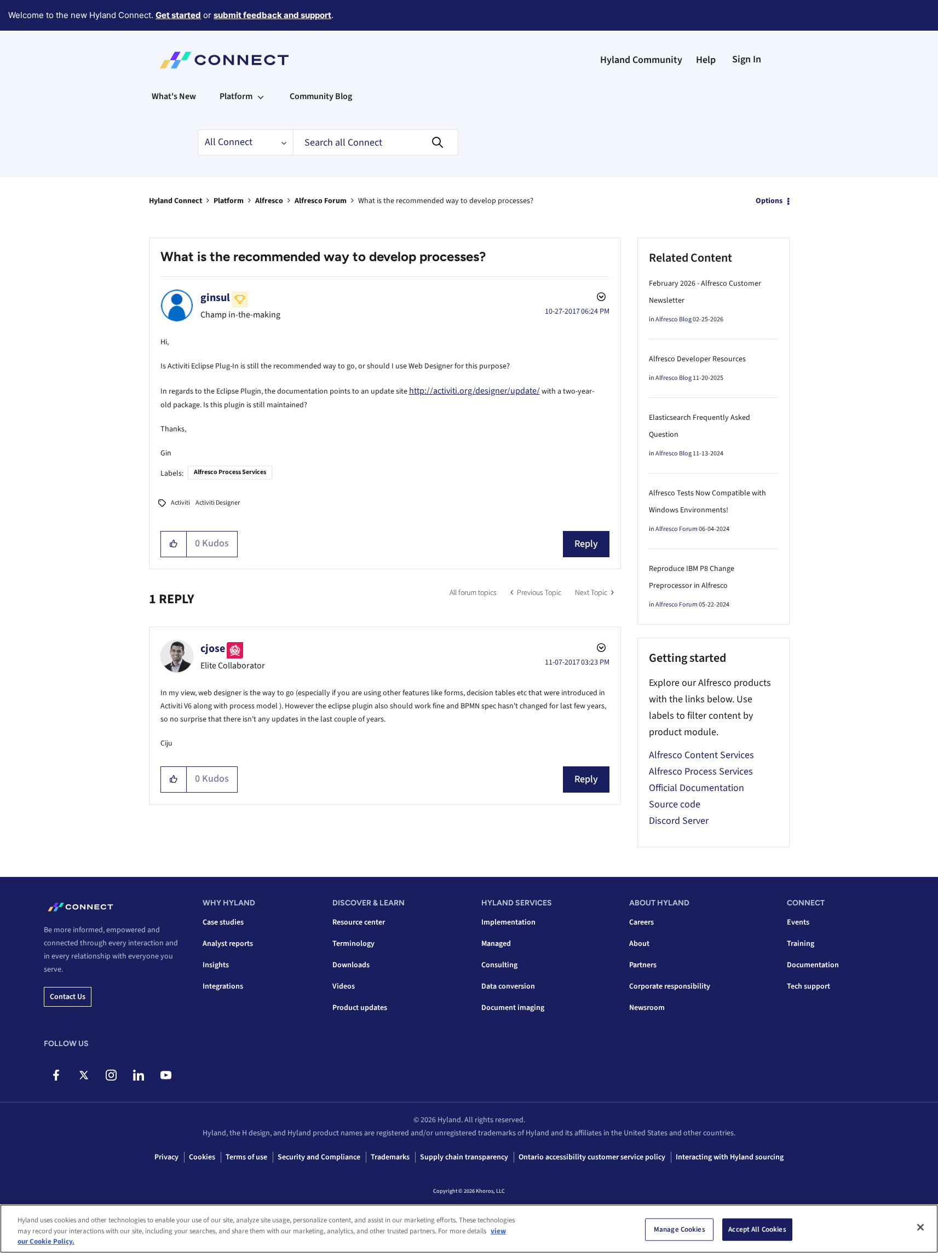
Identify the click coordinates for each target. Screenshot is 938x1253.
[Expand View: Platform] (260, 96)
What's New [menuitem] (174, 96)
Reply (586, 544)
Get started (178, 15)
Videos (343, 986)
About (639, 943)
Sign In (746, 59)
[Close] (920, 1227)
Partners (643, 965)
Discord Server (679, 821)
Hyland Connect (175, 200)
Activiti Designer (217, 502)
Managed (496, 943)
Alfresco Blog (673, 319)
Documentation (813, 965)
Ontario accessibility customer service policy (592, 1157)
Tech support (808, 986)
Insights (216, 965)
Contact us (67, 996)
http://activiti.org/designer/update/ (474, 391)
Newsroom (647, 1007)
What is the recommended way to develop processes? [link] (445, 200)
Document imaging (512, 1007)
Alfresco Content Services (701, 755)
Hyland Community (641, 60)
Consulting (499, 965)
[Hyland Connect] (224, 60)
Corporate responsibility (669, 986)
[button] (174, 544)
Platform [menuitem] (236, 96)
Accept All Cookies (757, 1229)
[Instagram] (111, 1075)
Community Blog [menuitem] (321, 96)
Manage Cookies (679, 1229)
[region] (469, 1228)
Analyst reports (228, 943)
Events (798, 922)
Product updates (359, 1007)
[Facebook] (56, 1075)
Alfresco (269, 200)
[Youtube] (165, 1075)
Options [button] (769, 200)
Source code (674, 804)
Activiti (180, 502)
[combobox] (375, 142)
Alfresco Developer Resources (697, 359)
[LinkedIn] (138, 1075)
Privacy (166, 1157)
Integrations (223, 986)
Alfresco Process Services (230, 472)
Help (706, 60)
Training (800, 943)
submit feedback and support (272, 15)
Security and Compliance (319, 1157)
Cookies (202, 1157)
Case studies (223, 922)
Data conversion (508, 986)
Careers (641, 922)
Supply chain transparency (464, 1157)
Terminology (353, 943)
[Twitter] (83, 1075)
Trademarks (390, 1157)
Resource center (358, 922)
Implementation (508, 922)
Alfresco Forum (321, 200)
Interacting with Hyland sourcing (730, 1157)
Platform (229, 200)
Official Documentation (696, 788)
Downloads (351, 965)
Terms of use (246, 1157)
